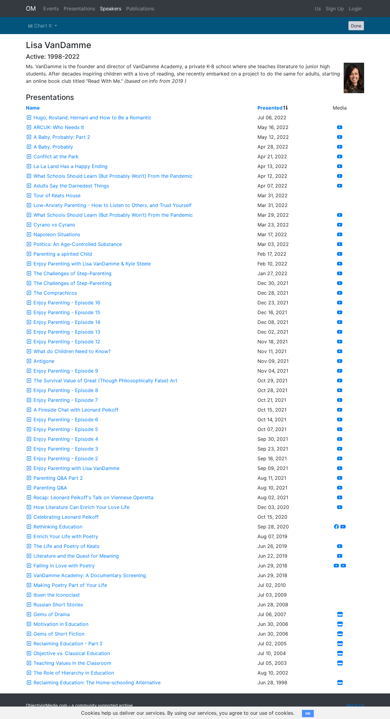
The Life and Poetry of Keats (66, 546)
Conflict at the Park (56, 156)
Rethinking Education (58, 527)
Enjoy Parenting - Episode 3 (66, 449)
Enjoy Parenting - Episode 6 (66, 419)
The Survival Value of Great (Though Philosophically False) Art (105, 380)
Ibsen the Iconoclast (57, 595)
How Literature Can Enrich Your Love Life (81, 507)
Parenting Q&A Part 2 (58, 478)
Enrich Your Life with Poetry (66, 536)
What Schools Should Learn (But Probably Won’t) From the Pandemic (113, 176)
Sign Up (335, 8)
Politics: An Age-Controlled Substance (78, 244)
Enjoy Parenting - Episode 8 (66, 390)
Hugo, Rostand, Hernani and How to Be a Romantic (92, 117)
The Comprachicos (55, 293)
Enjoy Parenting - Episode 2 (66, 458)
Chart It (43, 26)
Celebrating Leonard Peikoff (66, 517)
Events (51, 8)
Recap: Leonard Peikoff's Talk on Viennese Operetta (94, 497)
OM (31, 8)
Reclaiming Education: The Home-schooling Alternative (97, 682)
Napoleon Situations (57, 234)
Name (33, 108)
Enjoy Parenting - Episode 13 (67, 332)
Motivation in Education (61, 624)
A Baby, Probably (53, 147)
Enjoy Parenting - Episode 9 (66, 371)
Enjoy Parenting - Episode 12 (67, 341)
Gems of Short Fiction (59, 634)
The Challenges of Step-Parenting (73, 273)
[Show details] (29, 117)
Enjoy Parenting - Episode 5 (66, 429)
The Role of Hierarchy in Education (74, 673)
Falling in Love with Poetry (64, 566)
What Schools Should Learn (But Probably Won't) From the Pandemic (113, 215)
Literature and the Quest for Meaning (76, 556)
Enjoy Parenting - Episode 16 (67, 303)
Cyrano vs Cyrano (54, 225)
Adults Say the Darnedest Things (71, 186)
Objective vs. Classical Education (72, 653)
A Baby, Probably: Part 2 (62, 137)
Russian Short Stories (58, 605)
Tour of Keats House (57, 195)
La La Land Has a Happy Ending (71, 166)
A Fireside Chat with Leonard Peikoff (76, 410)
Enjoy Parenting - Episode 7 (66, 400)
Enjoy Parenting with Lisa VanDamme (76, 468)
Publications (140, 8)
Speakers (110, 8)
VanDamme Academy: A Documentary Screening (90, 575)
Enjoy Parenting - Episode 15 (67, 312)
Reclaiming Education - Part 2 (68, 643)
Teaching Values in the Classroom (72, 663)
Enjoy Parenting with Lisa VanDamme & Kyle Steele (92, 264)
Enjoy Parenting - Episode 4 (66, 439)
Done (356, 25)
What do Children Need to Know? (72, 351)
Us (318, 8)
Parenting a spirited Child (63, 254)
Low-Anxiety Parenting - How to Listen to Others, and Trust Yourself (113, 205)
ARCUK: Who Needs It (59, 127)
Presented (269, 108)
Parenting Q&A (50, 488)
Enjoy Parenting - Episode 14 (67, 322)
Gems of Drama (52, 614)
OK (307, 713)
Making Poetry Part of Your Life (70, 585)
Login (355, 8)
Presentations (79, 8)
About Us (355, 705)
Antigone (44, 361)
